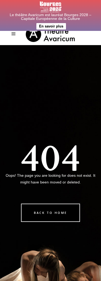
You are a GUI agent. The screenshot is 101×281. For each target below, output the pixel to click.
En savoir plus (51, 26)
